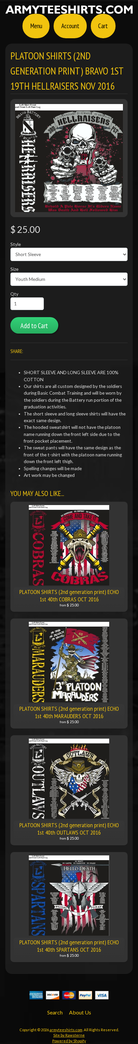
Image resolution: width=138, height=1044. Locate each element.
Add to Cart (34, 325)
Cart (103, 25)
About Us (80, 1012)
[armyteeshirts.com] (69, 9)
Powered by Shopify (69, 1041)
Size (14, 269)
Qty (14, 294)
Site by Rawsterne (69, 1035)
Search (55, 1012)
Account (70, 25)
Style (15, 244)
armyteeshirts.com (66, 1030)
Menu (36, 25)
